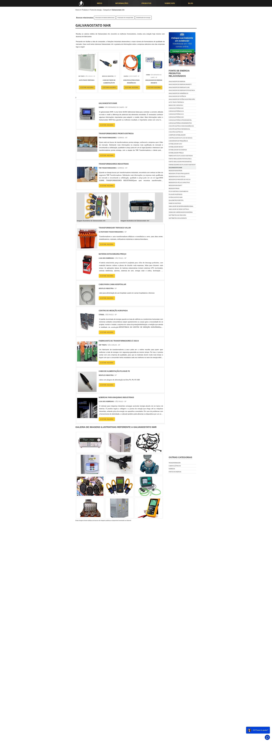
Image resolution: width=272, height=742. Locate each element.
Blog (190, 3)
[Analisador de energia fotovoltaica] (119, 464)
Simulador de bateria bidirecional (104, 17)
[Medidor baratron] (148, 442)
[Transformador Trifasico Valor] (87, 247)
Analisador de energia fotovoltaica (182, 90)
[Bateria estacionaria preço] (87, 273)
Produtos (146, 3)
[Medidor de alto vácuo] (90, 486)
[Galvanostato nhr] (98, 206)
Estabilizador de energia (143, 17)
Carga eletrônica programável (180, 120)
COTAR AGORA (87, 87)
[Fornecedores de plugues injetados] (119, 442)
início (99, 3)
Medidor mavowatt (175, 185)
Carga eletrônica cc (176, 114)
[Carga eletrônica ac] (90, 464)
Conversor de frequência (178, 141)
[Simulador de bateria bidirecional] (119, 508)
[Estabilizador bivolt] (119, 486)
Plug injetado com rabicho (178, 191)
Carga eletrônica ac (176, 108)
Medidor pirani (174, 188)
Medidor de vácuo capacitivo (179, 182)
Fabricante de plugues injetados (181, 156)
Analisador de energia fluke (125, 17)
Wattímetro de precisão (177, 215)
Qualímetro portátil (176, 200)
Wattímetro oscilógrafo (178, 218)
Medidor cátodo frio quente (179, 173)
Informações (121, 3)
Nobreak (172, 469)
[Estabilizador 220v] (90, 508)
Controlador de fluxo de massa (180, 138)
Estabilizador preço (176, 153)
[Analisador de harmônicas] (148, 486)
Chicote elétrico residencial (179, 129)
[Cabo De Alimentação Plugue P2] (87, 390)
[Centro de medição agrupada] (87, 330)
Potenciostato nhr (175, 197)
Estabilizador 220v (175, 144)
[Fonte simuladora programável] (148, 464)
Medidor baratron (175, 170)
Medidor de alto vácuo (177, 176)
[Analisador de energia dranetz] (148, 508)
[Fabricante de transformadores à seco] (87, 360)
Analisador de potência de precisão (182, 99)
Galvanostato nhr (175, 167)
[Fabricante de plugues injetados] (90, 442)
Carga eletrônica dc (176, 117)
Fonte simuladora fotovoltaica (180, 159)
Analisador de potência (177, 96)
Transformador (175, 463)
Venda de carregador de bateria (181, 212)
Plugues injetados (175, 194)
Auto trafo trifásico (176, 102)
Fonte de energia (175, 472)
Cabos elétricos (175, 466)
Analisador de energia (177, 81)
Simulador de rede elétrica (179, 209)
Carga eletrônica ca (176, 111)
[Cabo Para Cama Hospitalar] (87, 304)
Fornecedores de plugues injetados (182, 164)
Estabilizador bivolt (176, 147)
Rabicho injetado (175, 203)
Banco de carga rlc (176, 105)
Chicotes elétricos (176, 132)
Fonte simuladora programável (180, 161)
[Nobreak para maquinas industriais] (87, 417)
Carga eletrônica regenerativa (180, 123)
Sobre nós (170, 3)
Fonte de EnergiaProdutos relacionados (179, 73)
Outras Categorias (180, 457)
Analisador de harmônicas (178, 93)
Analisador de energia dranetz (180, 84)
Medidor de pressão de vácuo (179, 179)
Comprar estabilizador (177, 135)
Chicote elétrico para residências (181, 126)
